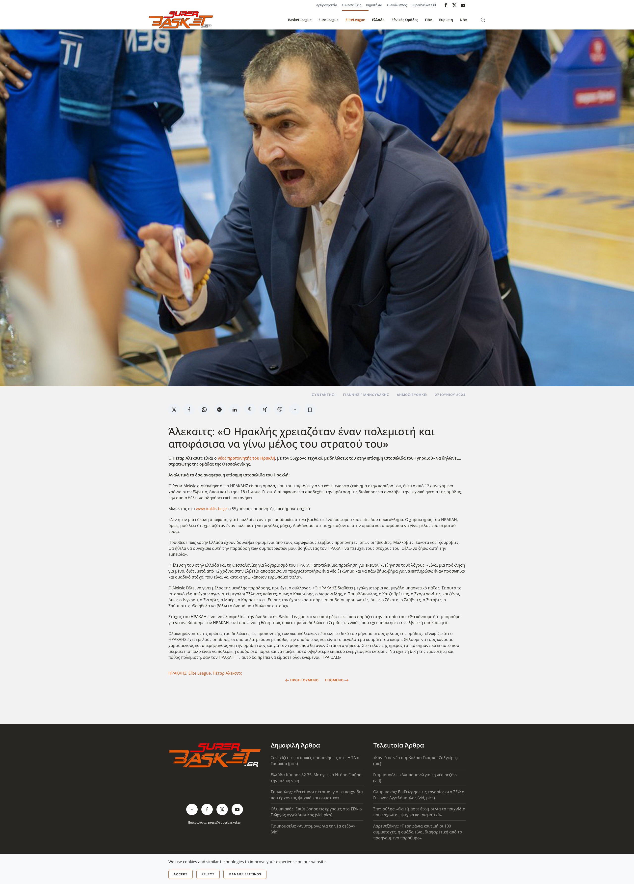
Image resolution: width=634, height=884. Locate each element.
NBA (463, 19)
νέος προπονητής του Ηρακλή (246, 458)
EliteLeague (355, 19)
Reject (208, 874)
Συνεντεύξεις (351, 5)
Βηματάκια (374, 5)
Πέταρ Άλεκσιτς (227, 673)
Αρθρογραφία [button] (326, 5)
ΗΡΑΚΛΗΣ (177, 673)
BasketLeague (300, 19)
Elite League (199, 673)
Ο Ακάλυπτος (397, 5)
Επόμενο (334, 680)
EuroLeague (328, 19)
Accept (180, 874)
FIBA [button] (428, 19)
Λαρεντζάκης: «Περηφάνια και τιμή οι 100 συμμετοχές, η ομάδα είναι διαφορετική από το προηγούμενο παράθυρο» (417, 832)
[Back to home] (181, 19)
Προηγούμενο (304, 680)
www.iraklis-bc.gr (211, 508)
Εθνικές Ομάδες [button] (405, 19)
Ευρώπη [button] (446, 19)
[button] (482, 19)
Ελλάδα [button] (378, 19)
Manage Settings (245, 874)
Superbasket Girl (424, 5)
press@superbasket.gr (224, 822)
